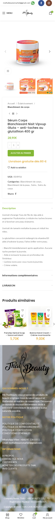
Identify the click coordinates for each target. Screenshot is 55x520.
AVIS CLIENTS (9, 468)
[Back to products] (13, 113)
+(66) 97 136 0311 (30, 439)
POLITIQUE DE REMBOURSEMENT (21, 426)
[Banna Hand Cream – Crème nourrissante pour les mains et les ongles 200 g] (40, 318)
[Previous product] (9, 113)
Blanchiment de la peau (19, 185)
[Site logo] (27, 12)
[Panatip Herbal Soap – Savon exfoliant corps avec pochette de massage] (14, 318)
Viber (16, 439)
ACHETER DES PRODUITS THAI (19, 465)
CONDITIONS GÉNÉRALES (16, 433)
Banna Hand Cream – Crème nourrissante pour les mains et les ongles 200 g (40, 336)
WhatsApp (7, 439)
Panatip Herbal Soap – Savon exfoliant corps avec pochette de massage (14, 336)
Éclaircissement (25, 103)
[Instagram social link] (49, 3)
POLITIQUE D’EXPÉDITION (17, 430)
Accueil (11, 103)
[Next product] (17, 113)
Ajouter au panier (21, 153)
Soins (33, 185)
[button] (5, 51)
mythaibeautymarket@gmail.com (16, 3)
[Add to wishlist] (22, 310)
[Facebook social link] (41, 3)
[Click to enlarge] (8, 71)
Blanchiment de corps (18, 107)
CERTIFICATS (9, 462)
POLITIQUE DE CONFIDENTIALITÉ (21, 423)
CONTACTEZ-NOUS (12, 458)
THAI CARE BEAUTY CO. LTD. (36, 506)
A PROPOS (8, 455)
